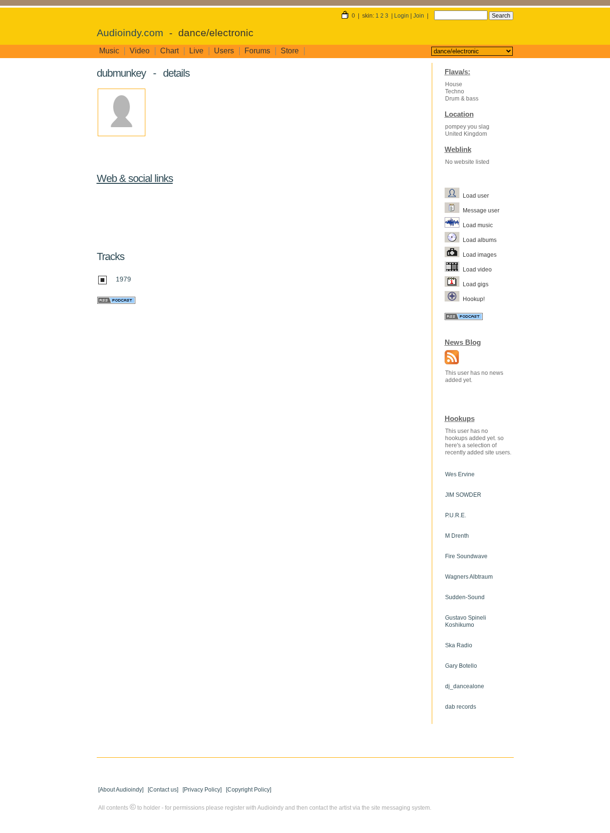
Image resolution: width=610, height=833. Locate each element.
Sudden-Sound (465, 597)
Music (109, 51)
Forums (257, 51)
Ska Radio (458, 645)
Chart (169, 51)
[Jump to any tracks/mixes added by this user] (454, 225)
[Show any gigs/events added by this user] (454, 284)
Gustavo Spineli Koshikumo (465, 621)
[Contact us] (163, 789)
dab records (460, 706)
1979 (123, 279)
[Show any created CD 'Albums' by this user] (454, 239)
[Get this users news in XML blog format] (449, 358)
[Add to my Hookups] (454, 298)
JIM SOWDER (463, 495)
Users (224, 51)
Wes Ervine (460, 474)
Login (401, 15)
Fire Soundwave (466, 556)
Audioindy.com (130, 33)
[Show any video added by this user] (454, 269)
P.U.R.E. (455, 515)
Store (290, 51)
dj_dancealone (464, 686)
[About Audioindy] (120, 789)
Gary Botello (461, 665)
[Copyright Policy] (248, 789)
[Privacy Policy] (202, 789)
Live (196, 51)
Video (140, 51)
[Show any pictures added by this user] (454, 254)
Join (418, 15)
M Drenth (457, 535)
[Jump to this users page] (454, 195)
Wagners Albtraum (469, 576)
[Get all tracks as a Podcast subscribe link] (116, 301)
